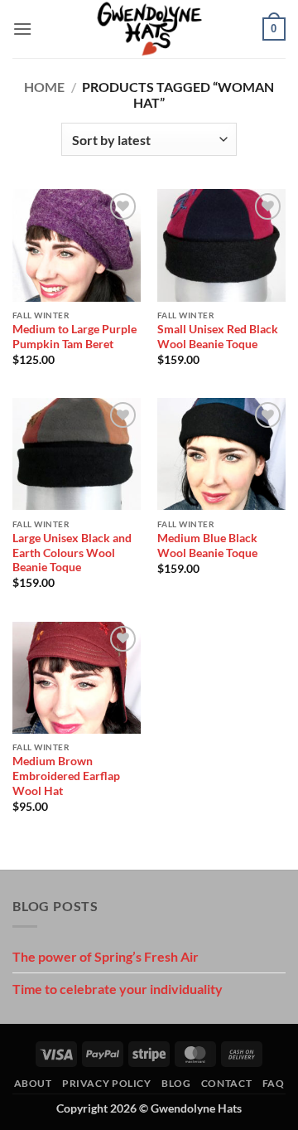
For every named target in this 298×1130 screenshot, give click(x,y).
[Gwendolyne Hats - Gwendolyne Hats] (149, 29)
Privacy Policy (106, 1083)
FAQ (273, 1083)
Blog (175, 1083)
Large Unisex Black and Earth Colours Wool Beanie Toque (72, 552)
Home (44, 87)
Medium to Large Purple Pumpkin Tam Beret (74, 337)
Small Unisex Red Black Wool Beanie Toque (217, 337)
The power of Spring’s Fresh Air (105, 956)
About (33, 1083)
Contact (226, 1083)
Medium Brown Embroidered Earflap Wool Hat (66, 775)
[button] (22, 28)
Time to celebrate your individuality (117, 989)
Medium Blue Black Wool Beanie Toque (207, 545)
